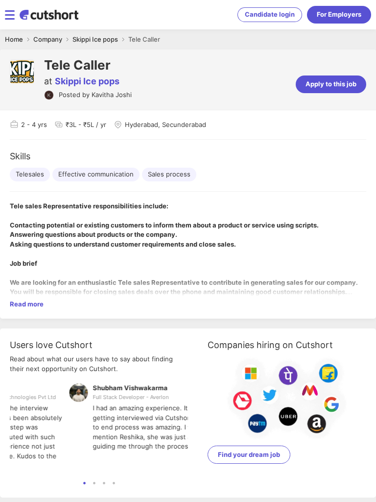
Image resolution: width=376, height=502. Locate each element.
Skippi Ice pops (87, 81)
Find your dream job (249, 454)
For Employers (339, 14)
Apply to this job (331, 84)
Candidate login (270, 14)
